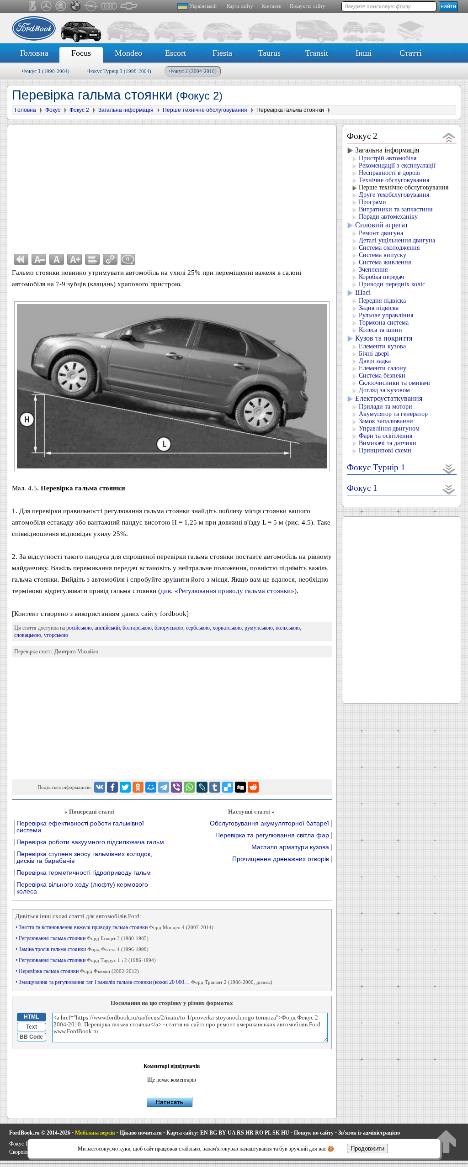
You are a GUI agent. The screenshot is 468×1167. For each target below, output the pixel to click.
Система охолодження (389, 247)
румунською (259, 628)
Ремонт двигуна (381, 233)
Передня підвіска (382, 300)
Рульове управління (386, 315)
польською (288, 628)
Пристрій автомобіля (387, 158)
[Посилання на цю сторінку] (110, 259)
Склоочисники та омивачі (394, 382)
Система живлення (385, 262)
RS (240, 1133)
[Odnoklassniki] (138, 787)
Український (203, 6)
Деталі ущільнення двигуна (397, 240)
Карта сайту (240, 6)
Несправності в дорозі (389, 172)
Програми (372, 202)
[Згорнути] (449, 137)
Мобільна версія (95, 1133)
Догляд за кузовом (384, 390)
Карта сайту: (182, 1133)
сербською (198, 628)
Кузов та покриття (383, 338)
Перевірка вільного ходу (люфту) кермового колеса (82, 888)
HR (249, 1133)
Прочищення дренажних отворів (280, 859)
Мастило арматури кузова (290, 847)
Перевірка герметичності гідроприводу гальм (83, 872)
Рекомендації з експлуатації (397, 165)
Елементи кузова (382, 346)
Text (31, 1027)
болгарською (137, 628)
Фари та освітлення (385, 435)
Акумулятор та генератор (393, 413)
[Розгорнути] (449, 468)
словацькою (27, 635)
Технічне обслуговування (394, 180)
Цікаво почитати (141, 1133)
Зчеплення (373, 269)
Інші (364, 53)
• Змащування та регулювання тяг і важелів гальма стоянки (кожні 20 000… (144, 982)
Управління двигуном (389, 428)
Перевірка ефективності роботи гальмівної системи (80, 827)
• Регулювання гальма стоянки (82, 938)
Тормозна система (384, 322)
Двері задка (375, 360)
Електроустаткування (388, 398)
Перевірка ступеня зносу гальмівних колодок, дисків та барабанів (84, 857)
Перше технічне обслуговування (403, 187)
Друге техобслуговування (394, 194)
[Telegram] (163, 787)
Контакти (271, 6)
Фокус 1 (45, 71)
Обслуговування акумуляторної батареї (269, 823)
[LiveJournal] (202, 787)
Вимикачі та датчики (387, 443)
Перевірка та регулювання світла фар (272, 835)
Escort (175, 53)
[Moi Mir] (150, 787)
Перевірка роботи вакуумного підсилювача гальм (90, 842)
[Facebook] (112, 787)
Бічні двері (374, 353)
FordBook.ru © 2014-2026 (39, 1133)
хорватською (227, 628)
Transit (316, 53)
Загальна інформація (387, 150)
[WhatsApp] (189, 787)
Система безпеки (382, 375)
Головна (34, 53)
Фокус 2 (193, 71)
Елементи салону (382, 368)
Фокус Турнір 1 (119, 71)
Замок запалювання (386, 421)
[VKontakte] (99, 787)
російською (79, 628)
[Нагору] (445, 1141)
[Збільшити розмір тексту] (74, 259)
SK (276, 1133)
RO (259, 1133)
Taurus (269, 53)
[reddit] (253, 787)
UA (231, 1133)
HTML (31, 1017)
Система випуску (382, 255)
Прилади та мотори (385, 406)
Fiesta (222, 53)
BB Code (31, 1037)
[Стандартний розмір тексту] (57, 259)
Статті (410, 53)
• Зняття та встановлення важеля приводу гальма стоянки (114, 927)
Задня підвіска (379, 308)
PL (268, 1133)
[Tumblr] (214, 787)
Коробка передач (381, 276)
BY (222, 1133)
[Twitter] (125, 787)
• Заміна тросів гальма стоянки (82, 949)
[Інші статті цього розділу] (92, 259)
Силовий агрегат (381, 225)
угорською (56, 635)
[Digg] (240, 787)
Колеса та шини (380, 329)
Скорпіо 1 (20, 1152)
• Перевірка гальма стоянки (77, 971)
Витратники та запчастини (396, 209)
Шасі (363, 292)
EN (204, 1133)
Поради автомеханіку (388, 216)
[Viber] (176, 787)
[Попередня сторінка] (21, 259)
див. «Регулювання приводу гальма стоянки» (227, 590)
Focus (81, 53)
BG (213, 1133)
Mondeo (128, 53)
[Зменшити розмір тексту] (39, 259)
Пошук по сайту (307, 6)
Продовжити (367, 1148)
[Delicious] (227, 787)
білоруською (168, 628)
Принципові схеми (385, 450)
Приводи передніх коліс (392, 284)
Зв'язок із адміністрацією (369, 1133)
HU (285, 1133)
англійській (107, 628)
